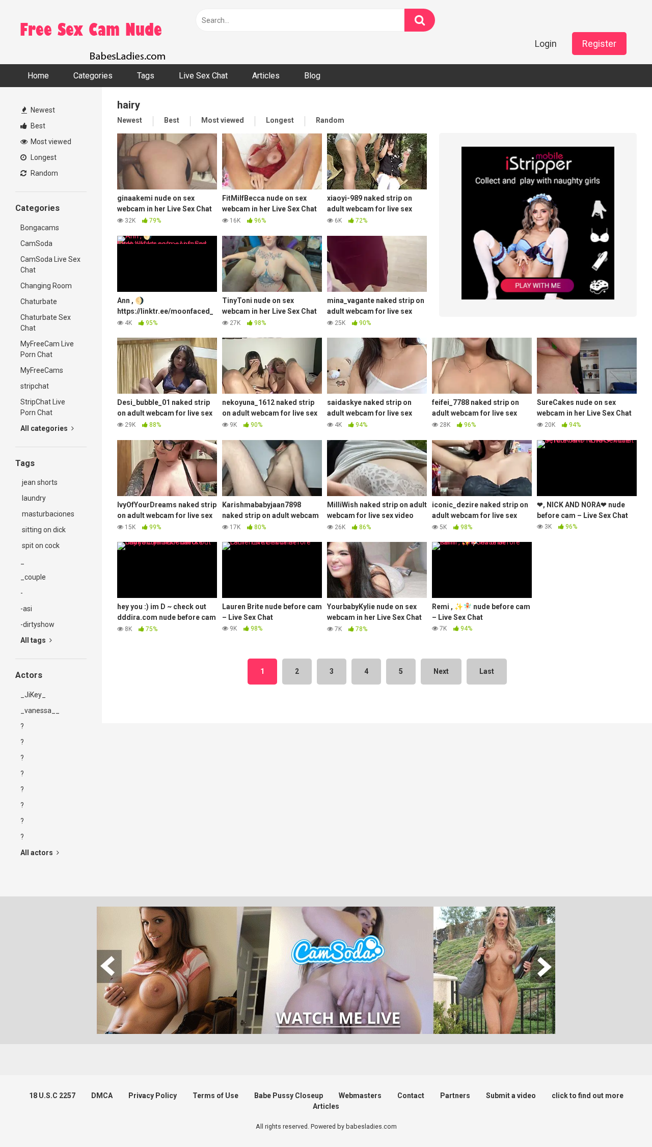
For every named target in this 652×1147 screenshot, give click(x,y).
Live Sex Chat (203, 75)
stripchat (34, 386)
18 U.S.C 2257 (52, 1095)
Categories (93, 75)
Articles (266, 75)
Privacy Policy (152, 1095)
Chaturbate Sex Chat (45, 322)
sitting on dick (43, 530)
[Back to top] (618, 1116)
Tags (145, 75)
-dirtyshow (37, 624)
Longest (43, 157)
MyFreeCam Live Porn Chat (47, 349)
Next (441, 671)
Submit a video (511, 1095)
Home (38, 75)
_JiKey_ (33, 695)
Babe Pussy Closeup (288, 1095)
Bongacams (39, 228)
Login (546, 43)
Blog (312, 75)
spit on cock (40, 545)
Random (43, 173)
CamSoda (36, 243)
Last (486, 671)
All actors (37, 853)
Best (37, 126)
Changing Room (46, 286)
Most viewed (50, 142)
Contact (410, 1095)
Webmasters (360, 1095)
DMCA (102, 1095)
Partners (455, 1095)
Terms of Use (215, 1095)
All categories (44, 428)
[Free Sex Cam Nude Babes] (91, 32)
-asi (26, 609)
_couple (33, 577)
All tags (33, 640)
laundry (33, 498)
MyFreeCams (41, 370)
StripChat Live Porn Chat (42, 407)
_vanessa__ (40, 710)
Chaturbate (38, 301)
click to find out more (587, 1095)
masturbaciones (47, 514)
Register (599, 43)
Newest (42, 110)
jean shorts (39, 482)
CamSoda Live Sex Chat (50, 264)
